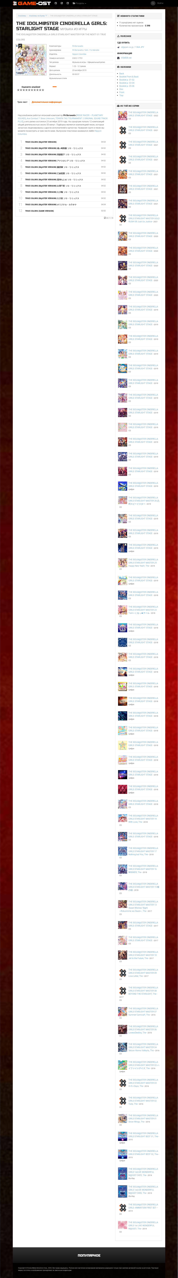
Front (121, 92)
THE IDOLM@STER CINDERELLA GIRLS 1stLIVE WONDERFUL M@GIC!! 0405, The (143, 1172)
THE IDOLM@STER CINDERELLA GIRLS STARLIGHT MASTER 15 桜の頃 (143, 887)
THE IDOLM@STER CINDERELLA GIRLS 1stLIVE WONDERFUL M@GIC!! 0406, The (143, 1190)
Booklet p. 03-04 (126, 83)
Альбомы (22, 16)
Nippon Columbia (79, 54)
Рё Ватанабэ (77, 46)
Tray (121, 95)
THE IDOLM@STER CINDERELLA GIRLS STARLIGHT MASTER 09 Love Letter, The (143, 973)
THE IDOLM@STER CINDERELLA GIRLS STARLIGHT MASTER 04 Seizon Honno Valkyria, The (143, 1047)
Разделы (80, 3)
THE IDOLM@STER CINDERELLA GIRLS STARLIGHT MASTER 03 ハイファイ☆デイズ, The (143, 1065)
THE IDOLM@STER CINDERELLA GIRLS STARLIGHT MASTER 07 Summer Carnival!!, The (143, 1011)
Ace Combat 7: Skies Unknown (41, 118)
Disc (121, 89)
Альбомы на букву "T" (38, 16)
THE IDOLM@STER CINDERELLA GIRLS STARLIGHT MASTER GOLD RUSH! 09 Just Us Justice (143, 218)
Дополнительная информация (47, 102)
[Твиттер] (56, 3)
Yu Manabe (94, 50)
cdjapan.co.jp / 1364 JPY (132, 47)
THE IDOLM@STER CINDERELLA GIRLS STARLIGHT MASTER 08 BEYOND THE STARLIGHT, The (143, 990)
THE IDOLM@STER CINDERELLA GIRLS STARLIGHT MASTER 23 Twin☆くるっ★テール (143, 610)
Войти (160, 3)
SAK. (86, 50)
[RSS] (62, 3)
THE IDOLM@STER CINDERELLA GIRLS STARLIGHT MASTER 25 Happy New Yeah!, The (143, 562)
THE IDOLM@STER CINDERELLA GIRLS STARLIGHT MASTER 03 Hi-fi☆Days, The (143, 1083)
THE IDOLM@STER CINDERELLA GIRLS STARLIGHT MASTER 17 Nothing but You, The (143, 851)
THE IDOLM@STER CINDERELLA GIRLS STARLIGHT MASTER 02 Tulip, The (143, 1100)
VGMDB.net (126, 58)
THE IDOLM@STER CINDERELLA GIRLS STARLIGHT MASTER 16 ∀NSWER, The (143, 869)
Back (121, 73)
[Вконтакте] (68, 3)
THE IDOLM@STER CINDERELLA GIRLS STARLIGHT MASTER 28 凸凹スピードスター (143, 500)
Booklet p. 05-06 (126, 86)
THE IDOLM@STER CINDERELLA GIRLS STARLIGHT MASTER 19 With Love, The (143, 818)
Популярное (89, 1255)
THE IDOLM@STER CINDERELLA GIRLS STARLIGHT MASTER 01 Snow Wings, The (143, 1118)
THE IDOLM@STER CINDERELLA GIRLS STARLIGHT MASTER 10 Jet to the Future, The (143, 955)
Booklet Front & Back (129, 76)
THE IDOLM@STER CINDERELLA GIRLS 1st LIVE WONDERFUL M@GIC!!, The (143, 1225)
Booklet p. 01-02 (126, 80)
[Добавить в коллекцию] (19, 46)
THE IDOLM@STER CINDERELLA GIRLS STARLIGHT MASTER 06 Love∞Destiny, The (143, 1029)
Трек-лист (22, 102)
